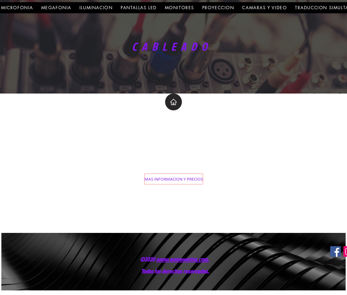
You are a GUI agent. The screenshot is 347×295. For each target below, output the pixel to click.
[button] (173, 179)
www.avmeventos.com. (182, 259)
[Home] (173, 102)
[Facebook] (335, 251)
